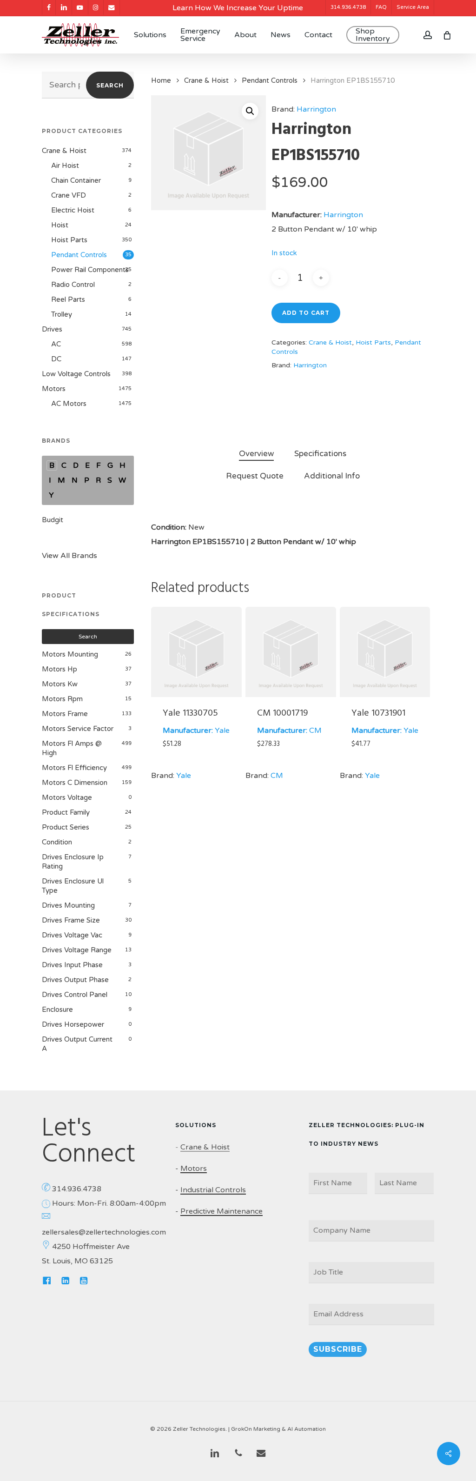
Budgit (52, 520)
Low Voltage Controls (76, 374)
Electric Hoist (72, 210)
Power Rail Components (90, 270)
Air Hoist (65, 165)
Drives (52, 329)
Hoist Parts (69, 240)
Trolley (61, 314)
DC (56, 359)
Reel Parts (68, 299)
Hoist (59, 225)
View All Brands (69, 555)
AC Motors (68, 403)
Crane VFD (68, 195)
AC (56, 344)
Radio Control (73, 284)
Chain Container (76, 180)
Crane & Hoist (64, 150)
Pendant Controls (79, 255)
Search (110, 85)
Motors (54, 389)
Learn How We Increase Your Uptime (237, 8)
